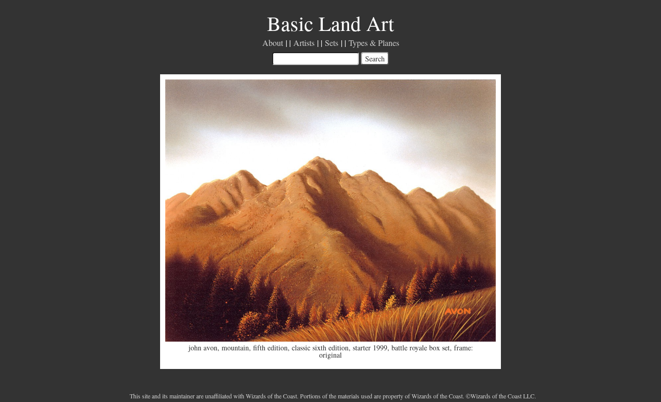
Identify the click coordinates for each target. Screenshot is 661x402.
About (272, 42)
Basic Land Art (330, 23)
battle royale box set (420, 347)
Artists (303, 42)
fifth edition (270, 347)
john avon (202, 347)
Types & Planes (374, 42)
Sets (331, 42)
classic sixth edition (320, 347)
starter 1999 (370, 347)
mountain (235, 347)
